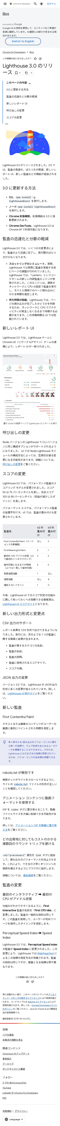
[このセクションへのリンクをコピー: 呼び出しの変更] (32, 433)
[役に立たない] (40, 58)
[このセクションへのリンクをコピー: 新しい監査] (25, 708)
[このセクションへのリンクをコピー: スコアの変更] (29, 474)
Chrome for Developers (14, 52)
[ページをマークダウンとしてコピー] (26, 73)
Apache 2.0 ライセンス (39, 1001)
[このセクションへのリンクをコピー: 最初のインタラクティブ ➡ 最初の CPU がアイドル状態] (35, 899)
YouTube (7, 1087)
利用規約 (7, 1111)
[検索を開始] (35, 4)
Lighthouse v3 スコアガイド (19, 604)
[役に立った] (35, 58)
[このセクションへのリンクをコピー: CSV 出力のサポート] (35, 623)
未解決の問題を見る (13, 1040)
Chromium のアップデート (16, 1053)
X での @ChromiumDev (14, 1082)
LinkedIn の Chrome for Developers (20, 1092)
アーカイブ (8, 1063)
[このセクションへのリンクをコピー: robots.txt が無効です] (37, 773)
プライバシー (21, 1111)
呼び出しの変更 (11, 464)
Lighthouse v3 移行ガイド (22, 693)
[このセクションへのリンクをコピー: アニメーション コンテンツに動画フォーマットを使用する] (38, 803)
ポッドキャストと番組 (14, 1069)
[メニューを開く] (5, 4)
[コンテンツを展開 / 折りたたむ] (30, 83)
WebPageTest (45, 953)
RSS (4, 1098)
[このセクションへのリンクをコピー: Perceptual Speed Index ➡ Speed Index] (13, 938)
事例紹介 (7, 1058)
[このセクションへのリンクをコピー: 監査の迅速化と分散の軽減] (52, 239)
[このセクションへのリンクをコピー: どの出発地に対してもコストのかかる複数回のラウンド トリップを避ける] (6, 848)
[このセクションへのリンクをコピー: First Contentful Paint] (37, 717)
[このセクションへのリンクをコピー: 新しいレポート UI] (37, 328)
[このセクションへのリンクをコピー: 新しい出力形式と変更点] (48, 614)
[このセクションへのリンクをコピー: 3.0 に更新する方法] (39, 188)
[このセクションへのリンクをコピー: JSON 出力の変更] (31, 678)
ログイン (51, 3)
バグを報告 (8, 1034)
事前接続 (28, 875)
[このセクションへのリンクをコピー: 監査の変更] (25, 885)
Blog (6, 14)
